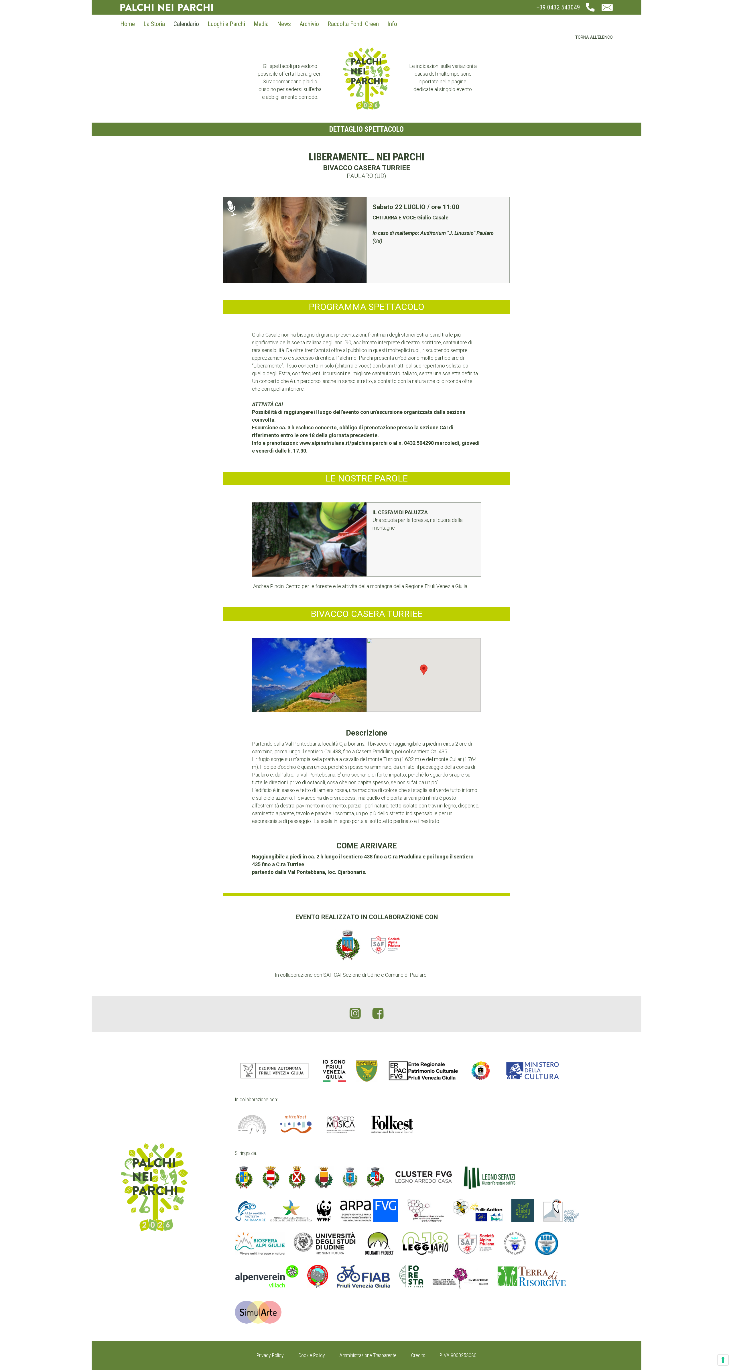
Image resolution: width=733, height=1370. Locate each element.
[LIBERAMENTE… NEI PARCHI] (294, 240)
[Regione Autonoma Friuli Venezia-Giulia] (274, 1070)
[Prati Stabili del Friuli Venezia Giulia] (522, 1210)
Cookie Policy (311, 1355)
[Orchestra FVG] (252, 1124)
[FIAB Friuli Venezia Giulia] (363, 1278)
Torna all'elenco (594, 37)
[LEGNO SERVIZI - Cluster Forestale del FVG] (489, 1177)
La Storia (154, 23)
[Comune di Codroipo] (297, 1177)
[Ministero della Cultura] (532, 1070)
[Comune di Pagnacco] (350, 1177)
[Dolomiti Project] (379, 1243)
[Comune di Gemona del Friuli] (324, 1177)
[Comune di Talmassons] (375, 1177)
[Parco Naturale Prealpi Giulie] (561, 1210)
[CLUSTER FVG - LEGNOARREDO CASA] (423, 1177)
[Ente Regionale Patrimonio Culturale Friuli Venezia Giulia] (423, 1070)
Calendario (186, 23)
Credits (418, 1355)
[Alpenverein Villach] (267, 1278)
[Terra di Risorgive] (532, 1278)
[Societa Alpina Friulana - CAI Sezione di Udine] (476, 1243)
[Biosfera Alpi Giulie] (260, 1243)
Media (261, 23)
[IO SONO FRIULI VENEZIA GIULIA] (334, 1070)
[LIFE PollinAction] (478, 1210)
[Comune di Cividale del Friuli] (271, 1177)
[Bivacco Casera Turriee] (309, 675)
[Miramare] (283, 1210)
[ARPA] (369, 1210)
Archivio (309, 23)
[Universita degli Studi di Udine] (324, 1243)
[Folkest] (392, 1124)
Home (127, 23)
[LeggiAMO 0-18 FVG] (425, 1243)
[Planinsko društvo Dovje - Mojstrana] (317, 1278)
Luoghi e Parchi (226, 23)
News (284, 23)
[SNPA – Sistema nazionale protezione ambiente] (425, 1210)
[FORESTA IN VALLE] (411, 1278)
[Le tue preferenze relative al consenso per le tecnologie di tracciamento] (723, 1360)
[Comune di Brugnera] (244, 1177)
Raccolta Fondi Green (353, 23)
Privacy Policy (270, 1355)
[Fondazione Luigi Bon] (480, 1070)
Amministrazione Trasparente (368, 1355)
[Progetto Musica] (340, 1124)
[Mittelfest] (296, 1124)
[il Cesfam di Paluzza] (309, 539)
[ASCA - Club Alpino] (546, 1243)
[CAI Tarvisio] (515, 1243)
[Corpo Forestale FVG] (366, 1070)
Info (392, 23)
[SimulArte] (258, 1312)
